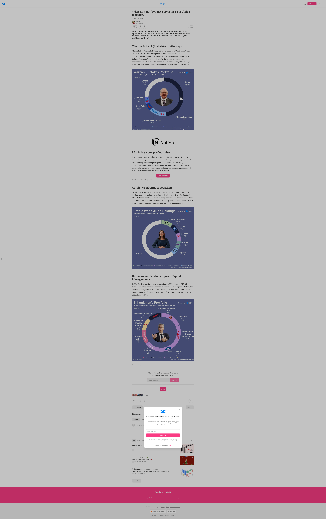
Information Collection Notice (162, 441)
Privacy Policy (175, 441)
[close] (179, 409)
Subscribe (163, 435)
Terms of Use (171, 439)
